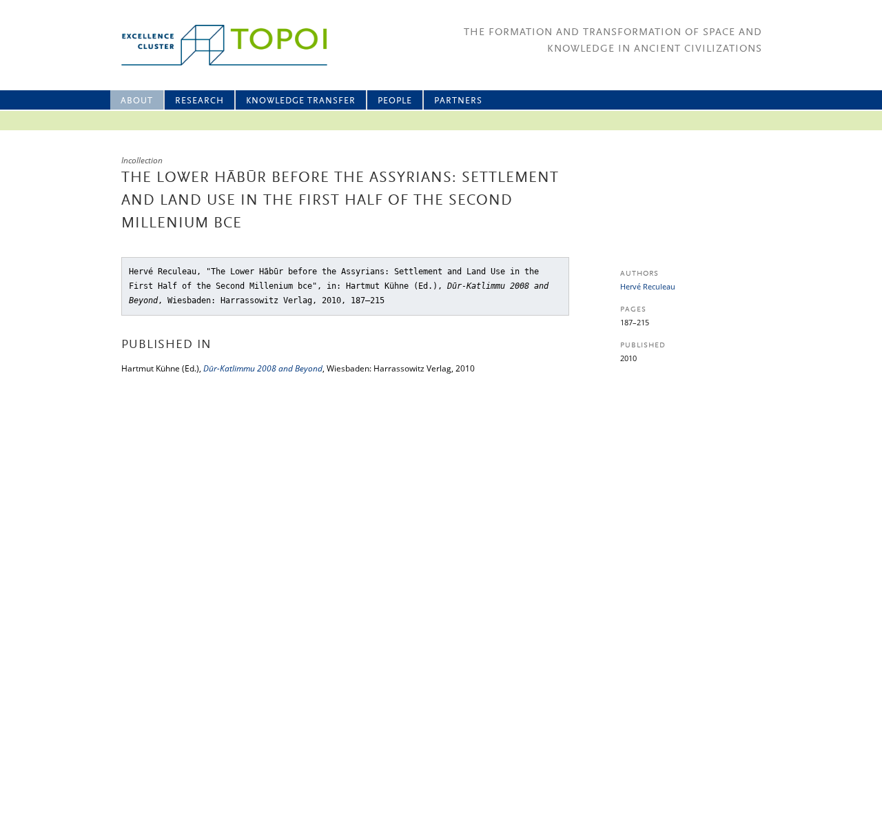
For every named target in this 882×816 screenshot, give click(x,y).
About (137, 100)
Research (199, 100)
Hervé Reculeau (647, 286)
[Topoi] (211, 45)
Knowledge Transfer (301, 100)
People (395, 100)
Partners (458, 100)
